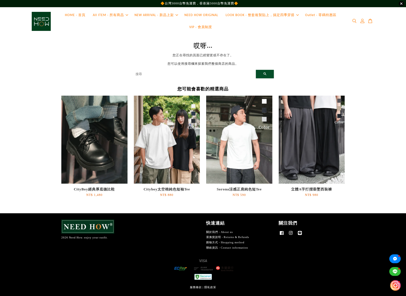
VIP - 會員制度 (200, 27)
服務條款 (196, 287)
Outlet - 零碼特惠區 (320, 15)
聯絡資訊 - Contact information (227, 247)
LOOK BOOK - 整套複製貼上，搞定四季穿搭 (260, 15)
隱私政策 (210, 287)
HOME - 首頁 (75, 15)
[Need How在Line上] (300, 235)
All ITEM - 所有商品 (108, 15)
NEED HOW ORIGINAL (201, 15)
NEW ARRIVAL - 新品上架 (154, 15)
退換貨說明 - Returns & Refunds (227, 237)
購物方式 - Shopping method (225, 242)
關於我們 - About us (219, 232)
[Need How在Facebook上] (282, 235)
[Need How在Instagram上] (291, 235)
